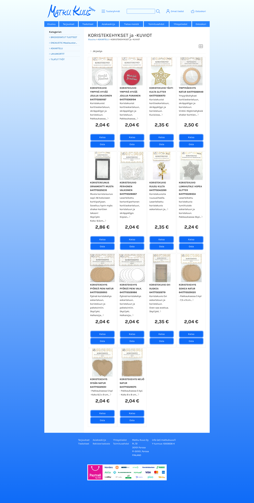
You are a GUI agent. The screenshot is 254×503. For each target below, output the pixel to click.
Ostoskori (201, 24)
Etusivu (51, 24)
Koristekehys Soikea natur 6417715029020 (187, 288)
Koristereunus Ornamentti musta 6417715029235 (102, 186)
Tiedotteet (87, 24)
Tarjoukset (68, 24)
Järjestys (97, 51)
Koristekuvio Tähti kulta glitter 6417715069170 (161, 92)
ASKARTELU (103, 39)
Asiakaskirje (108, 24)
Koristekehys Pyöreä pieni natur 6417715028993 (102, 288)
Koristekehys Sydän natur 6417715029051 (98, 383)
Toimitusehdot (156, 24)
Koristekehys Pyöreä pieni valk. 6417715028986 (131, 288)
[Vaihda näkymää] (201, 47)
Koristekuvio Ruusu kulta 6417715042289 (157, 186)
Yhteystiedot (180, 24)
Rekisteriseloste (101, 443)
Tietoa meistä (131, 24)
